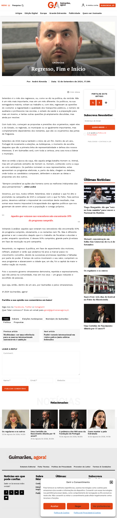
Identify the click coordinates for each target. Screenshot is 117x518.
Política (7, 322)
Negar (78, 506)
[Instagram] (22, 492)
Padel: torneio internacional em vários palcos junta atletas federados (59, 337)
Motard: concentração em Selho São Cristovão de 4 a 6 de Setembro (99, 242)
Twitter (28, 307)
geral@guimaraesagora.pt (56, 310)
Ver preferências (101, 506)
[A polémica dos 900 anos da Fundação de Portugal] (72, 419)
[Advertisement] (99, 157)
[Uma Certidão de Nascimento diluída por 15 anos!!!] (99, 313)
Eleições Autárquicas (32, 319)
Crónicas (58, 63)
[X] (93, 103)
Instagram (39, 307)
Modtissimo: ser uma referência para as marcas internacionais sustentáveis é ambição (18, 337)
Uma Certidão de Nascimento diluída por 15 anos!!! (98, 327)
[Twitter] (11, 492)
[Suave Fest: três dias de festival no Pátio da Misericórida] (99, 284)
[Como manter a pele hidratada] (101, 419)
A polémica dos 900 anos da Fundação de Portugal (72, 432)
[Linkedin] (16, 492)
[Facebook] (99, 103)
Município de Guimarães (57, 319)
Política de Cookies (61, 513)
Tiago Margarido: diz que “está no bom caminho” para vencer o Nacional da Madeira (99, 210)
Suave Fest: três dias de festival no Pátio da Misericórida (99, 298)
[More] (106, 103)
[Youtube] (6, 498)
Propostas (19, 322)
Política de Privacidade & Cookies (87, 513)
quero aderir (98, 127)
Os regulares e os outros (96, 270)
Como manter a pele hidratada (97, 432)
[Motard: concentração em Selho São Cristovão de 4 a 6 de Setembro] (99, 226)
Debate (15, 319)
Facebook (19, 307)
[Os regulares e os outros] (99, 258)
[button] (111, 482)
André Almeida (39, 81)
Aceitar (54, 506)
